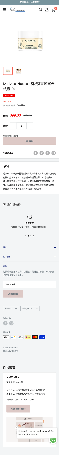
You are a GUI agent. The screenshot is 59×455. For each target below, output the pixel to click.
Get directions (18, 408)
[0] (53, 10)
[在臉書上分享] (36, 153)
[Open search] (40, 9)
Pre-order (29, 141)
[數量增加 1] (30, 125)
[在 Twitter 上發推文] (47, 153)
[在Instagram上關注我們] (11, 323)
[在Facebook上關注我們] (5, 323)
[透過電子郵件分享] (53, 153)
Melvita (7, 101)
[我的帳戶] (46, 9)
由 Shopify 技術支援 (10, 351)
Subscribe (13, 294)
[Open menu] (4, 9)
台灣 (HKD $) (27, 308)
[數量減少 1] (13, 125)
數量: (5, 126)
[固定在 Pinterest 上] (41, 153)
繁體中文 (8, 308)
